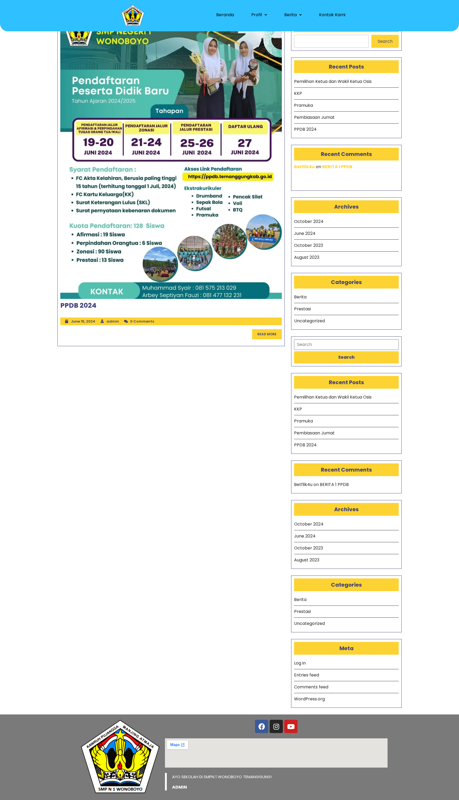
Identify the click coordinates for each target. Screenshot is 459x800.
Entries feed (306, 675)
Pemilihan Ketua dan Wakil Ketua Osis (333, 81)
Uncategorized (309, 321)
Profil (256, 15)
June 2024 (305, 233)
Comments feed (311, 687)
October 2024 (309, 221)
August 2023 (306, 257)
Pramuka (303, 105)
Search (385, 41)
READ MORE (269, 332)
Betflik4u (304, 167)
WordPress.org (309, 699)
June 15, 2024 (83, 321)
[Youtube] (291, 726)
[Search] (346, 344)
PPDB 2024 (78, 305)
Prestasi (302, 309)
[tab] (346, 357)
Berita (290, 15)
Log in (300, 663)
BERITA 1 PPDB (337, 167)
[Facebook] (261, 726)
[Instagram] (276, 726)
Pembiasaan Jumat (314, 117)
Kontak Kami (332, 15)
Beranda (225, 15)
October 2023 (308, 245)
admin (113, 321)
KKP (298, 93)
